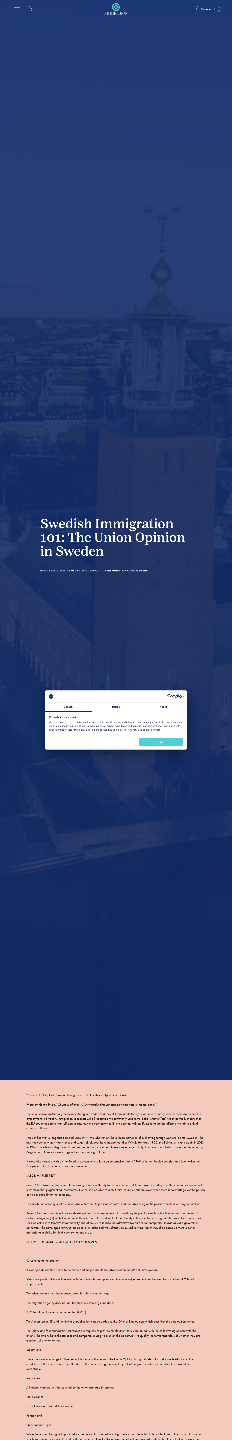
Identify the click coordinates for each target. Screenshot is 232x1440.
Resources (58, 570)
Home (44, 570)
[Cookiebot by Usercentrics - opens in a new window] (170, 696)
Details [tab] (116, 706)
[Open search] (30, 8)
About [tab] (163, 706)
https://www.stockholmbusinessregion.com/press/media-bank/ (114, 1104)
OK (161, 742)
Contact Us (206, 8)
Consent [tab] (68, 706)
